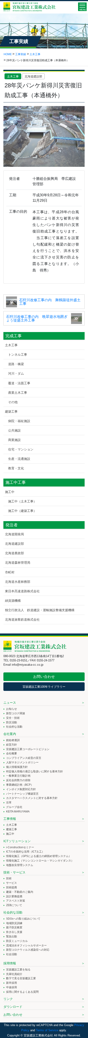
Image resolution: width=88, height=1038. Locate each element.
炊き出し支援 (14, 932)
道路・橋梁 (16, 364)
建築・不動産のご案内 (19, 891)
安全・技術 (13, 717)
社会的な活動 (14, 726)
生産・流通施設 (19, 459)
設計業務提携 (14, 896)
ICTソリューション (17, 841)
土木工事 (13, 76)
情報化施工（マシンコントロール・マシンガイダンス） (40, 860)
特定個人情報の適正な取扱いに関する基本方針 (34, 771)
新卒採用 (11, 982)
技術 (9, 878)
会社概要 (11, 753)
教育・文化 (16, 468)
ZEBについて (14, 905)
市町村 (9, 572)
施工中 (9, 492)
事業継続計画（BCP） (19, 784)
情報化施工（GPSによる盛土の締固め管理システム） (38, 856)
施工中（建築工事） (22, 511)
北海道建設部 (33, 76)
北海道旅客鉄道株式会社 (22, 619)
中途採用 (11, 987)
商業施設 (14, 440)
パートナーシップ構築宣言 (22, 793)
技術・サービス (14, 872)
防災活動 (11, 722)
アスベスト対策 (15, 900)
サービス (11, 882)
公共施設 (14, 430)
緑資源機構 (13, 600)
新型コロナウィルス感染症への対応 (27, 949)
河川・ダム (16, 373)
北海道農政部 (14, 553)
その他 (13, 402)
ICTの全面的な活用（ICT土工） (25, 851)
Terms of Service (47, 1030)
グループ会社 (14, 807)
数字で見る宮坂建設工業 (21, 978)
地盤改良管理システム (19, 865)
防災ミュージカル (17, 941)
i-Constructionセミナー (20, 847)
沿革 (9, 802)
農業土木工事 (17, 392)
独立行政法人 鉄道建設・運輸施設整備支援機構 (39, 610)
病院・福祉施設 (19, 421)
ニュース (9, 702)
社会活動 (11, 954)
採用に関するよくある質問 (22, 991)
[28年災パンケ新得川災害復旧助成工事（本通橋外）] (44, 136)
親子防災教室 (14, 927)
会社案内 (9, 734)
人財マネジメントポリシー (22, 762)
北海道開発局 (14, 534)
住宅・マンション (20, 449)
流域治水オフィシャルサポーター (26, 945)
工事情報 (9, 819)
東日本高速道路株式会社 (22, 591)
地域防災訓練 (14, 923)
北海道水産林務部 (17, 581)
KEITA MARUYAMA (18, 811)
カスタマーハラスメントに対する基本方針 (32, 798)
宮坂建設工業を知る (18, 969)
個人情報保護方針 (17, 767)
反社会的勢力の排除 (18, 780)
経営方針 (11, 744)
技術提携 (11, 887)
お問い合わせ (44, 676)
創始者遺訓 (13, 740)
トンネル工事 (17, 354)
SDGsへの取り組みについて (23, 918)
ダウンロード (12, 1007)
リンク (8, 999)
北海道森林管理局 (17, 562)
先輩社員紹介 (14, 974)
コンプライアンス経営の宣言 (23, 758)
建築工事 (11, 411)
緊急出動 (11, 936)
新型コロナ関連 (15, 713)
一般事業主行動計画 (18, 775)
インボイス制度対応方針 (21, 789)
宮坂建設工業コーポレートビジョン (27, 749)
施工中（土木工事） (22, 501)
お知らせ (11, 708)
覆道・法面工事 (19, 383)
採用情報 (9, 963)
